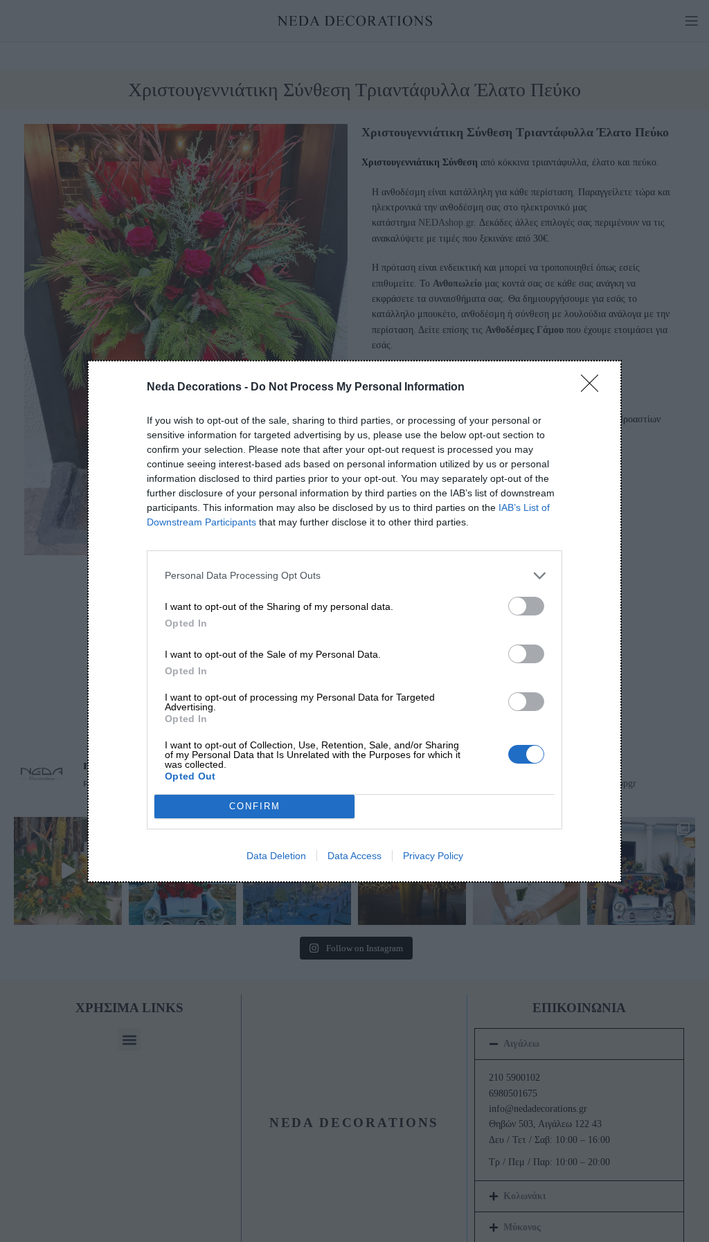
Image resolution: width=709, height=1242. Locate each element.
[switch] (526, 606)
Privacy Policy (433, 855)
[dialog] (354, 621)
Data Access (354, 855)
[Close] (594, 388)
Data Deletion (276, 855)
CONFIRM (254, 806)
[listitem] (354, 575)
